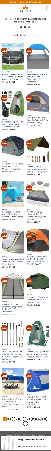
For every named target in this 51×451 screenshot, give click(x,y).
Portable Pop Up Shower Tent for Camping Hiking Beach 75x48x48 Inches (38, 354)
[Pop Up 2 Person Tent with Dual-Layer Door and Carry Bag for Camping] (38, 380)
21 (44, 419)
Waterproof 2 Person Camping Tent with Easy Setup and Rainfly (37, 120)
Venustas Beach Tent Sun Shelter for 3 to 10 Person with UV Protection (38, 78)
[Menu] (4, 9)
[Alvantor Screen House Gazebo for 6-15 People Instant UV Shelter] (13, 56)
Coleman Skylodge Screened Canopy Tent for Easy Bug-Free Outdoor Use (12, 308)
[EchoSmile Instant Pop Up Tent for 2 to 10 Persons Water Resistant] (38, 240)
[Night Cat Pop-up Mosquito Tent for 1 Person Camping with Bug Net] (38, 194)
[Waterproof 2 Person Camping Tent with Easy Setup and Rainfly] (38, 102)
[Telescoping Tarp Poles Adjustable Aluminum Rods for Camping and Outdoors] (13, 334)
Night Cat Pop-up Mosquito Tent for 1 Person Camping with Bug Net (36, 215)
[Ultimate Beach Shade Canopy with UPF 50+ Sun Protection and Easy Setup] (13, 381)
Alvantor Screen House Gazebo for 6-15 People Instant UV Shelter (12, 76)
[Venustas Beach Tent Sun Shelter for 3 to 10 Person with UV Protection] (38, 56)
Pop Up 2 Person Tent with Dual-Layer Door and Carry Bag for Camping (36, 400)
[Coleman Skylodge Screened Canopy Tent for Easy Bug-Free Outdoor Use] (13, 286)
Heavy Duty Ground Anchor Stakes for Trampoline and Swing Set (32, 439)
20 (39, 419)
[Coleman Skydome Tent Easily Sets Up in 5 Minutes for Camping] (13, 147)
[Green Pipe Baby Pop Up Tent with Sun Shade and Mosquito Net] (13, 241)
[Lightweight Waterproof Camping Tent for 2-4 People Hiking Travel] (38, 283)
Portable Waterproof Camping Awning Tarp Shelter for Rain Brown (37, 169)
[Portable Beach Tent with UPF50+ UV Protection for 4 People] (13, 194)
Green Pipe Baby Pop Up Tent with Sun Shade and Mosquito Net (13, 261)
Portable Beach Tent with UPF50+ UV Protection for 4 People (12, 214)
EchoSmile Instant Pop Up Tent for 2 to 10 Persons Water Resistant (37, 259)
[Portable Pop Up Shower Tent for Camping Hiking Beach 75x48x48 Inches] (38, 334)
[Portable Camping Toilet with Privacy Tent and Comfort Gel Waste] (13, 104)
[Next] (25, 423)
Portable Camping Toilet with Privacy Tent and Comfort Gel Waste (13, 124)
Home (8, 19)
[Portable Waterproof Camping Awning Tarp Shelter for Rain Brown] (38, 149)
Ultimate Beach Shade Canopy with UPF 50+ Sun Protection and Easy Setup (12, 403)
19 (33, 419)
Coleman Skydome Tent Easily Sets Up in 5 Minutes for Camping (12, 166)
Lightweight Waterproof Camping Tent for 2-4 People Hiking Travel (37, 299)
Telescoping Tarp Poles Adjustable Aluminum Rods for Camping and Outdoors (12, 355)
